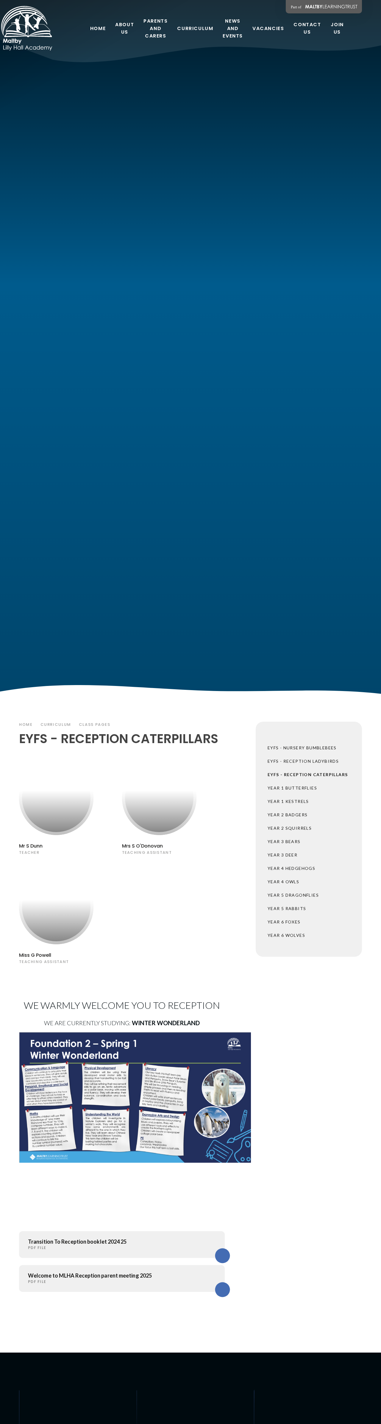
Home (26, 724)
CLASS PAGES (94, 724)
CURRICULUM (55, 724)
